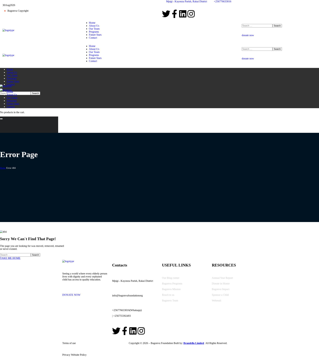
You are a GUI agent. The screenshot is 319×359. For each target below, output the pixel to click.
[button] (279, 34)
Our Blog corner (170, 277)
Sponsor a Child (220, 294)
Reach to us (168, 294)
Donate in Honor (221, 283)
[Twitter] (166, 14)
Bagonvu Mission (171, 289)
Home (3, 168)
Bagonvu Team (170, 300)
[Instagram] (191, 14)
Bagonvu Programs (172, 283)
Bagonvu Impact (220, 289)
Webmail (216, 300)
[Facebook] (174, 14)
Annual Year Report (222, 277)
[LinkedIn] (183, 14)
